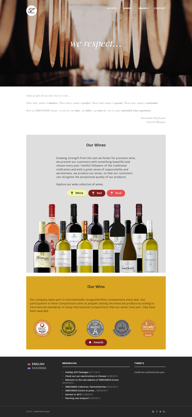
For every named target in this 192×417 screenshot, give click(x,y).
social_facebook (157, 411)
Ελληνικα (38, 368)
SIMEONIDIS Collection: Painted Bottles (85, 386)
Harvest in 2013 (73, 394)
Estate (111, 8)
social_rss (164, 411)
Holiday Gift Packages (76, 372)
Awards (144, 8)
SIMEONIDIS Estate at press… (80, 390)
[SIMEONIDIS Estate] (31, 10)
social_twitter (160, 411)
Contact (160, 8)
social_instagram (153, 411)
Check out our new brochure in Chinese (85, 376)
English (37, 364)
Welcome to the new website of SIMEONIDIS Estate (92, 379)
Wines (127, 8)
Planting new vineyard (76, 398)
